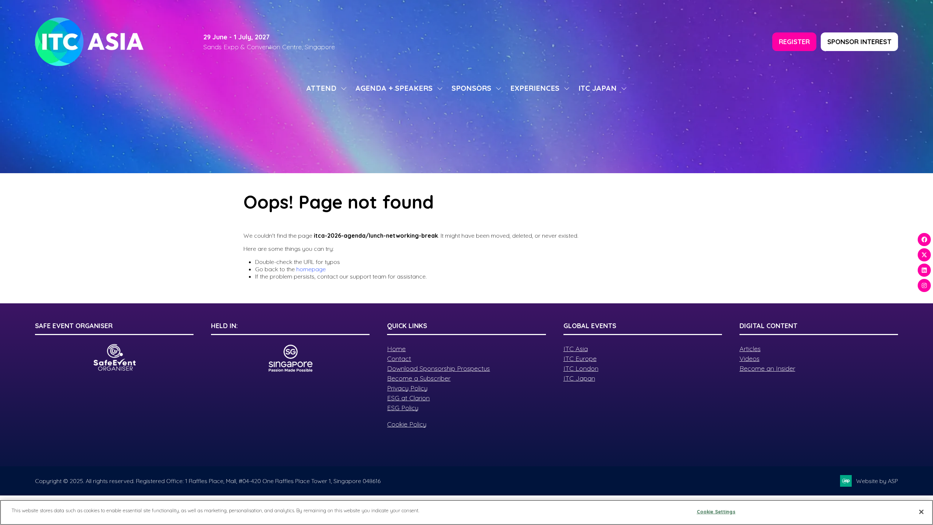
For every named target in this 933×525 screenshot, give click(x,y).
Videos (749, 358)
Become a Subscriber (418, 378)
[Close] (921, 512)
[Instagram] (924, 285)
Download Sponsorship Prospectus (438, 368)
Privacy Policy (407, 388)
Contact (399, 358)
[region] (466, 512)
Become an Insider (767, 368)
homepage (311, 269)
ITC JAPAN (597, 88)
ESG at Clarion (408, 398)
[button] (794, 41)
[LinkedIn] (924, 270)
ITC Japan (579, 378)
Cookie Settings (716, 511)
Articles (750, 349)
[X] (924, 254)
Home (396, 349)
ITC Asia (575, 349)
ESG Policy (402, 408)
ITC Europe (580, 358)
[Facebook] (924, 239)
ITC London (580, 368)
